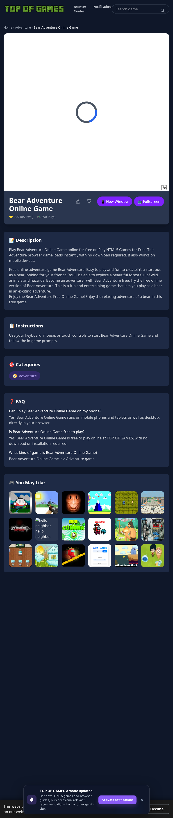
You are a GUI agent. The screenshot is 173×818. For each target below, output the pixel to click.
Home (8, 27)
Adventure (23, 27)
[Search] (163, 11)
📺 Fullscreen (149, 201)
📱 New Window (115, 201)
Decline (157, 809)
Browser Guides (80, 9)
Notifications (102, 7)
